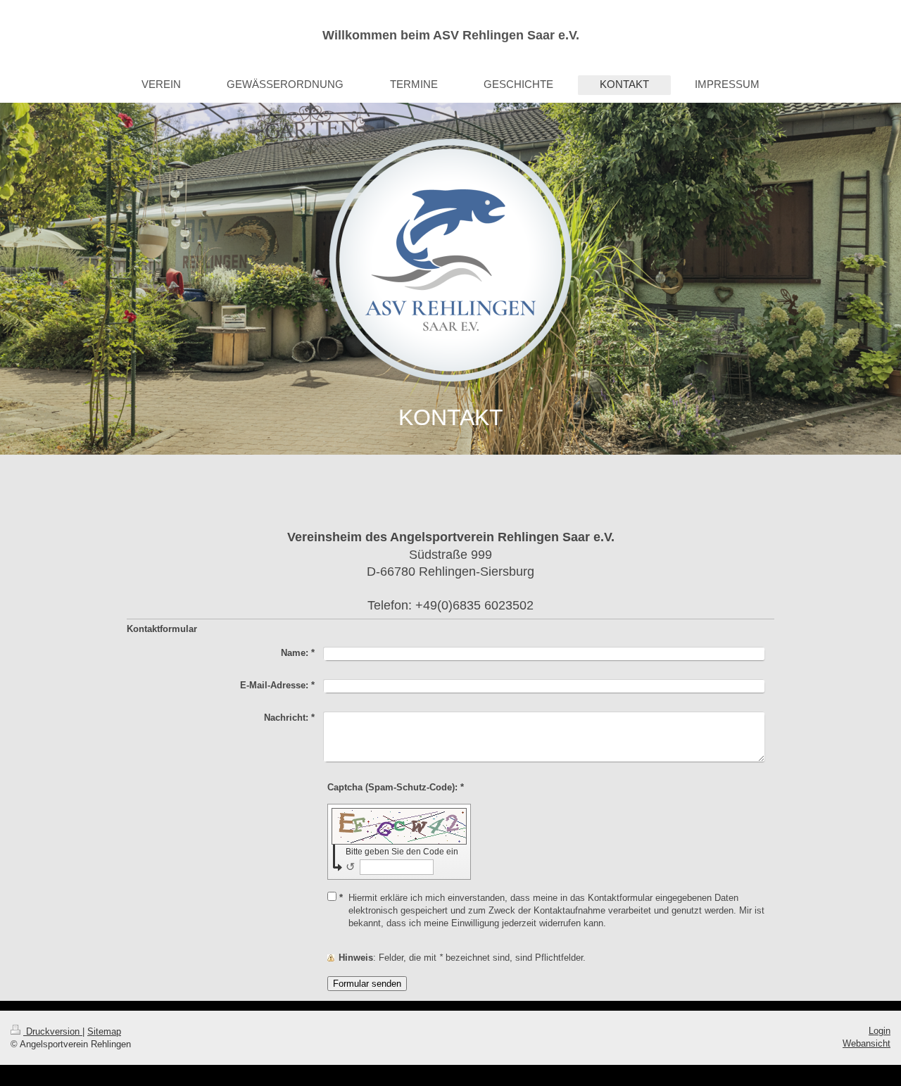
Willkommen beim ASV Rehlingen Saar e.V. (450, 35)
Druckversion (52, 1031)
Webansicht (866, 1043)
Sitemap (104, 1031)
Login (879, 1030)
